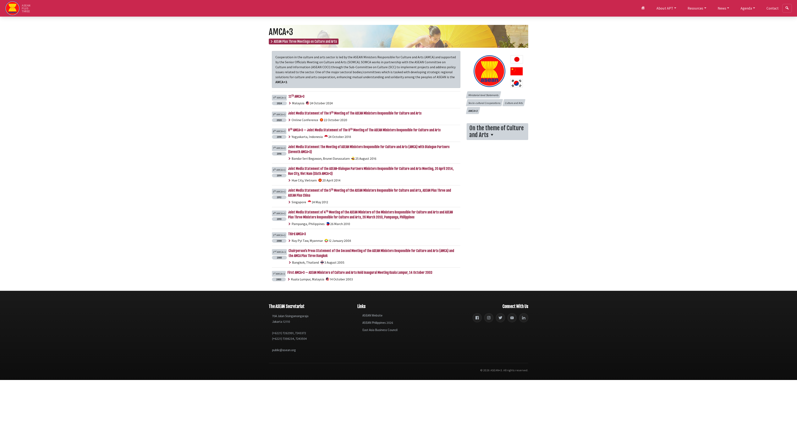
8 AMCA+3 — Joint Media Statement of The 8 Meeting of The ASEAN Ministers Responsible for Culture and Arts (364, 130)
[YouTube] (512, 317)
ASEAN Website (372, 315)
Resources (695, 8)
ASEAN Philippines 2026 (377, 323)
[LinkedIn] (523, 317)
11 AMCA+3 (296, 96)
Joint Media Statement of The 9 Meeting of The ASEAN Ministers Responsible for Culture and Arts (355, 113)
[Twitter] (500, 317)
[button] (483, 94)
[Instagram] (488, 317)
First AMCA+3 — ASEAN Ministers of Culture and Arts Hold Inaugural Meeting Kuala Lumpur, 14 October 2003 (359, 272)
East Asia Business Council (379, 330)
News (722, 8)
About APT (664, 8)
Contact (772, 8)
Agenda (746, 8)
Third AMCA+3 (297, 234)
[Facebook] (477, 317)
